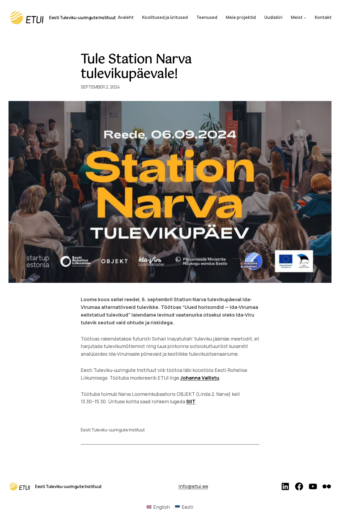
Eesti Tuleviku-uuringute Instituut (82, 17)
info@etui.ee (193, 486)
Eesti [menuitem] (187, 507)
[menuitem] (158, 507)
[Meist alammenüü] (305, 17)
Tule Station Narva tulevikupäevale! (136, 67)
